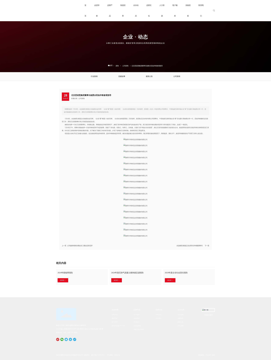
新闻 (117, 66)
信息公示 (117, 355)
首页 (85, 10)
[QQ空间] (70, 339)
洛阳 (213, 355)
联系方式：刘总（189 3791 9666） (67, 332)
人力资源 (162, 10)
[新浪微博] (57, 339)
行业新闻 (94, 76)
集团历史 (115, 318)
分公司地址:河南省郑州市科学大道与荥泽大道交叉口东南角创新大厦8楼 (79, 329)
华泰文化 (158, 314)
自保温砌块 (137, 326)
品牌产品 (109, 10)
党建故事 (121, 76)
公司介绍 (115, 314)
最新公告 (149, 76)
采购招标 (188, 10)
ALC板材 (137, 314)
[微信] (62, 339)
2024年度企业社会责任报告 (176, 273)
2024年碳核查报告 (65, 273)
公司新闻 (125, 66)
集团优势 (122, 10)
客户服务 (175, 10)
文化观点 (158, 318)
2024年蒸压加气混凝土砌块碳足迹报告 (127, 273)
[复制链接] (74, 339)
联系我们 (201, 10)
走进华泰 (96, 10)
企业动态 (135, 10)
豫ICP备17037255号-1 (98, 355)
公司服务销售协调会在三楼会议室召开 (80, 245)
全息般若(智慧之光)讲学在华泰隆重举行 (190, 245)
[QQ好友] (66, 339)
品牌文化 (148, 10)
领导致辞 (115, 322)
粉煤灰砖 (137, 318)
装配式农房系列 (139, 329)
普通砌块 (137, 322)
